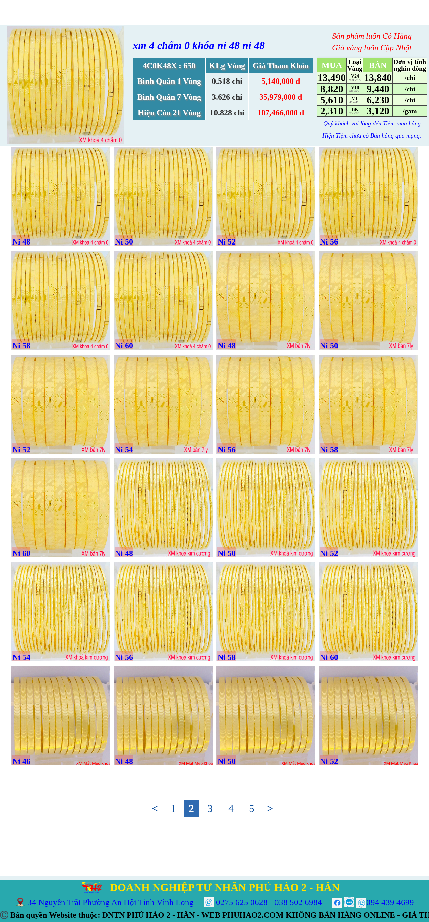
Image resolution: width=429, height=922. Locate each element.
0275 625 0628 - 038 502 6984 (269, 902)
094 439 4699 (390, 902)
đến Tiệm (384, 123)
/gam (410, 111)
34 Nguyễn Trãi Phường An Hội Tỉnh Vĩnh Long (110, 902)
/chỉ (410, 77)
